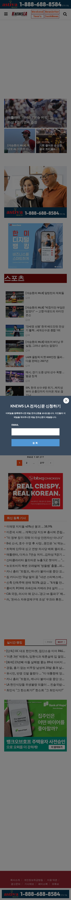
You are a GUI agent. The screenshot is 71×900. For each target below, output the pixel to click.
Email (15, 424)
